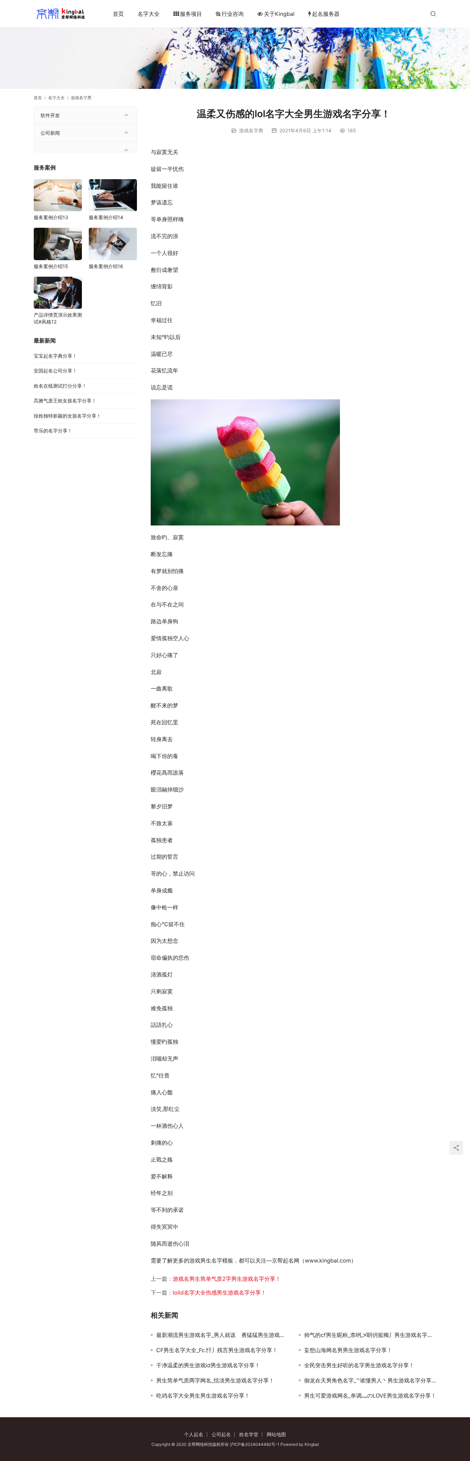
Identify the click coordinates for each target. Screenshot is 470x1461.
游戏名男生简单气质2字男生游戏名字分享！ (227, 1278)
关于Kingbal (279, 13)
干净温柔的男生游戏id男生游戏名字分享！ (208, 1365)
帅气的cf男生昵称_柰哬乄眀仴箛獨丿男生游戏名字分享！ (370, 1335)
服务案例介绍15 (51, 266)
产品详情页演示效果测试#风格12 (58, 318)
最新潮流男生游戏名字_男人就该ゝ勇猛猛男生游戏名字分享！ (222, 1335)
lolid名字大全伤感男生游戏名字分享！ (219, 1292)
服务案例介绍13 (51, 217)
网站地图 (276, 1434)
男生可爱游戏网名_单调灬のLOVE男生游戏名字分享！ (370, 1395)
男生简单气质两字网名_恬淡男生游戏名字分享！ (215, 1380)
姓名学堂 (248, 1434)
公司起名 (221, 1434)
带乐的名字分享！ (53, 430)
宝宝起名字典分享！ (55, 356)
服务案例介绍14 (106, 217)
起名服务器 (326, 13)
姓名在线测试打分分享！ (60, 386)
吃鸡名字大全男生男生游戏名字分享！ (203, 1395)
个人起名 (193, 1434)
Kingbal (312, 1444)
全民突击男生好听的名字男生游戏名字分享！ (359, 1365)
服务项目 (191, 13)
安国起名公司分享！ (55, 371)
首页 (118, 13)
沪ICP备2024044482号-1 (255, 1444)
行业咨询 (233, 13)
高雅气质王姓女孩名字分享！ (65, 400)
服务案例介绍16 (106, 266)
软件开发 (50, 115)
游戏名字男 (251, 130)
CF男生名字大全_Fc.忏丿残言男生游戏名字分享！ (217, 1350)
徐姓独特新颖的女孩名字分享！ (67, 416)
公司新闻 (50, 133)
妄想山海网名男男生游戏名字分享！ (348, 1350)
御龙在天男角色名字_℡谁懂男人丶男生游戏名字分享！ (370, 1380)
